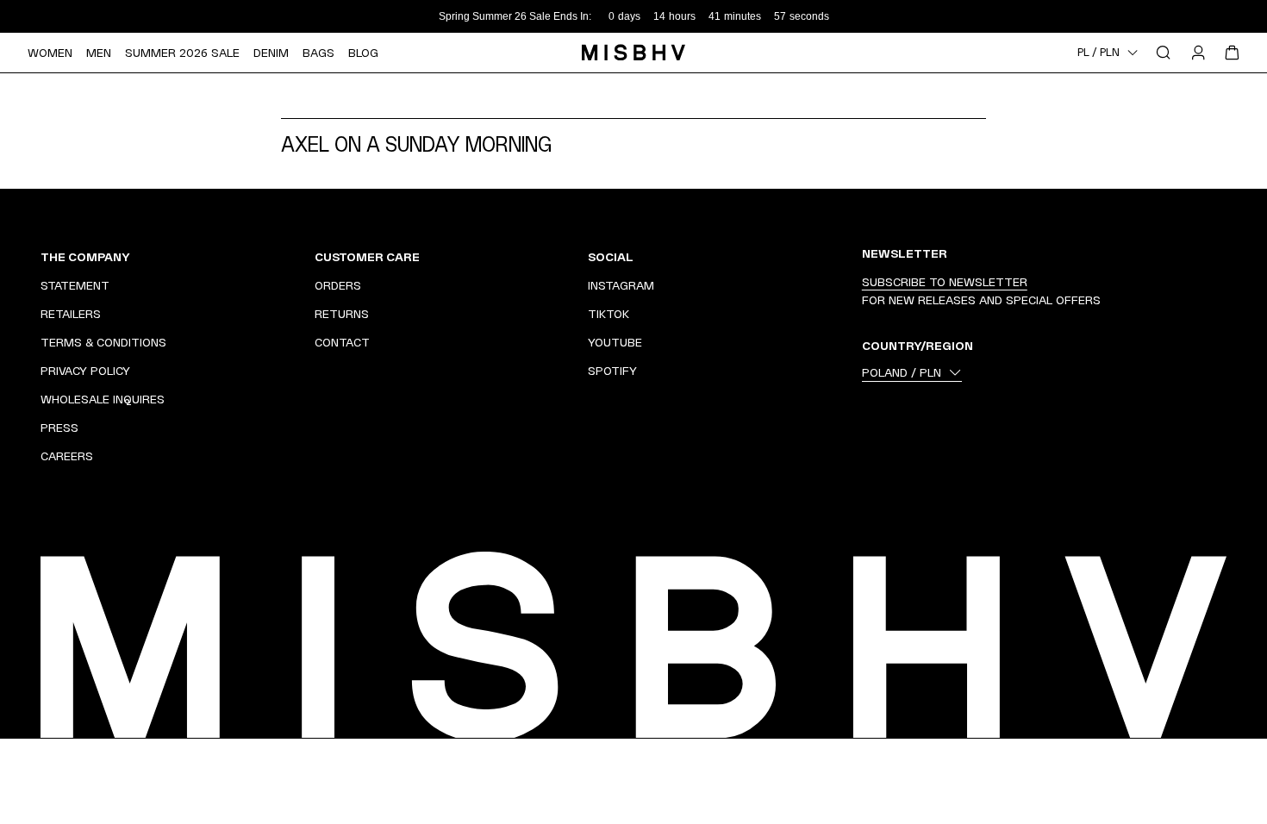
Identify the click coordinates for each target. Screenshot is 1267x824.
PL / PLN (1098, 53)
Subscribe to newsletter (944, 282)
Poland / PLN (901, 372)
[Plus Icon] (278, 256)
